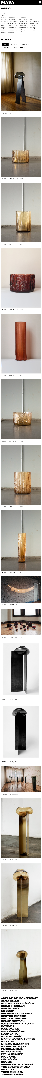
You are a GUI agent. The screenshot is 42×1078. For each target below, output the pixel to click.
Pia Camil (8, 1056)
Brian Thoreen (13, 1006)
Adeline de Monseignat (19, 998)
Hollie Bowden (13, 1021)
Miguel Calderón (15, 1044)
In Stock (13, 44)
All (5, 44)
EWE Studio (10, 1008)
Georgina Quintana (16, 1013)
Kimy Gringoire (13, 1031)
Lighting (7, 48)
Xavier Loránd (12, 1074)
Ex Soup (7, 1011)
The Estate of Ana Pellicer (15, 1068)
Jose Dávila (10, 1028)
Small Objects (19, 48)
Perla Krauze (12, 1054)
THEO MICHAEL (12, 1072)
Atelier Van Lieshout (18, 1003)
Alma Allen (10, 1000)
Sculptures (25, 44)
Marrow (7, 1041)
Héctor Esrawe (13, 1016)
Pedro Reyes (11, 1051)
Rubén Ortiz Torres (17, 1064)
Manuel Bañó (11, 1036)
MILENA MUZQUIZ (14, 1046)
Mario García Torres (18, 1039)
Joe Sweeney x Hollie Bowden (17, 1025)
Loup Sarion (10, 1034)
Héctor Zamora (14, 1018)
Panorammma (12, 1049)
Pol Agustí (9, 1059)
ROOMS (6, 1062)
